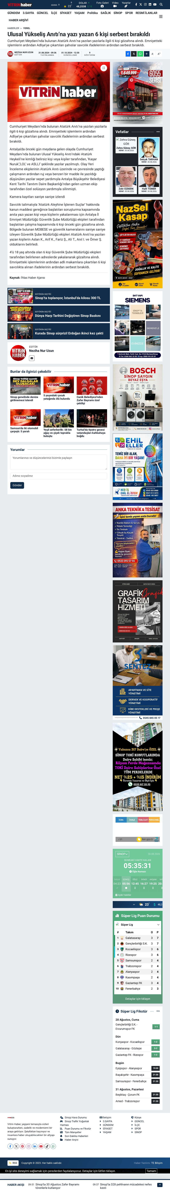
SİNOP (118, 13)
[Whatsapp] (53, 1146)
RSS (14, 1162)
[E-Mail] (32, 358)
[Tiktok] (47, 1146)
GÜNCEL (42, 13)
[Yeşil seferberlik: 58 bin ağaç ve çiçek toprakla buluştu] (58, 418)
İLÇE (54, 13)
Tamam (151, 1171)
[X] (16, 1146)
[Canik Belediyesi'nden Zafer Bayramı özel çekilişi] (92, 385)
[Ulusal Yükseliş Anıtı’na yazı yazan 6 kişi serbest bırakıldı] (58, 92)
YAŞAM (79, 13)
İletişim (107, 1117)
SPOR (129, 13)
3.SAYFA (28, 13)
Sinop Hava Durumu (76, 1117)
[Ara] (161, 4)
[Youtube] (41, 1146)
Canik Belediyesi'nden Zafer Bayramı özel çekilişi (90, 400)
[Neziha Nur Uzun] (18, 352)
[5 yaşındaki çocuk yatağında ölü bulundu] (58, 384)
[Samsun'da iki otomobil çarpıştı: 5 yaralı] (25, 417)
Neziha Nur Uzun (41, 351)
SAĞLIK (106, 13)
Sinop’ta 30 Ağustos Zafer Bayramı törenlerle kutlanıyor (57, 1186)
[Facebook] (10, 1146)
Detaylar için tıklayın (137, 998)
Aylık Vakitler (124, 895)
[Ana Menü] (161, 16)
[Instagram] (28, 1146)
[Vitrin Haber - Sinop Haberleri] (19, 4)
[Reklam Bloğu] (138, 92)
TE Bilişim (157, 1162)
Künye (138, 1117)
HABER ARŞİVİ (18, 20)
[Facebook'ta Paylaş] (128, 54)
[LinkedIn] (35, 1146)
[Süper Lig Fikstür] (158, 1011)
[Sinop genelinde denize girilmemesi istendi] (25, 385)
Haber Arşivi (71, 1139)
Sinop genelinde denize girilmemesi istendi (24, 398)
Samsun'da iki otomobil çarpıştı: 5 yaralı (24, 430)
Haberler (13, 28)
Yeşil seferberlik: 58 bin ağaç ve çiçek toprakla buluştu (57, 433)
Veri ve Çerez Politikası (130, 1171)
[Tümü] (158, 132)
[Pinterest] (22, 1146)
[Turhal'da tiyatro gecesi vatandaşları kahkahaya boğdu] (92, 418)
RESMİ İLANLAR (146, 13)
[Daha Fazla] (146, 54)
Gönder (17, 485)
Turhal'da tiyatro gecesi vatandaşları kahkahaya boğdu (91, 433)
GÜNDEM (13, 13)
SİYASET (66, 13)
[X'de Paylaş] (134, 54)
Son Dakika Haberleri (76, 1136)
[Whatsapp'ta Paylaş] (140, 54)
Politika (92, 13)
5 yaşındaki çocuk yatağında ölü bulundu (56, 397)
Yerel (26, 28)
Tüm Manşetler (73, 1132)
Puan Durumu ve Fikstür (78, 1128)
